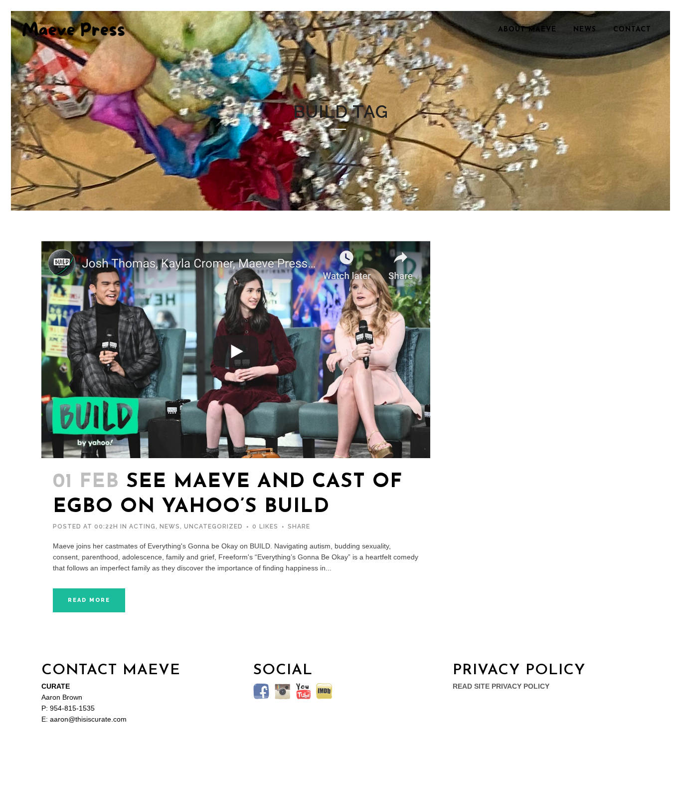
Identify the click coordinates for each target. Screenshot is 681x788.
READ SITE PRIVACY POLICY (501, 686)
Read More (89, 600)
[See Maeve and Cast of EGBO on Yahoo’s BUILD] (235, 349)
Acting (142, 526)
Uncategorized (213, 526)
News (170, 526)
